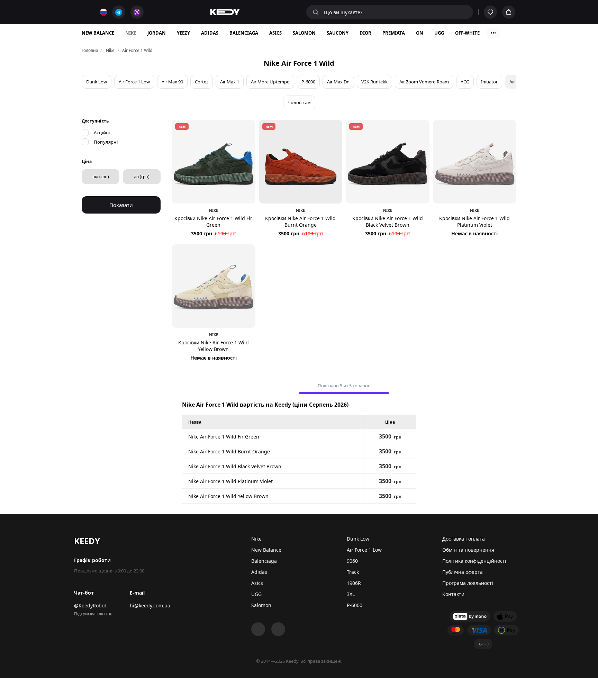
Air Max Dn (338, 82)
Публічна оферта (462, 572)
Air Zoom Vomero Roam (424, 82)
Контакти (453, 594)
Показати (121, 204)
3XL (351, 594)
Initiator (489, 82)
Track (353, 572)
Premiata (393, 33)
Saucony (337, 33)
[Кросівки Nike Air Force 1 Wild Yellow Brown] (213, 286)
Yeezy (183, 33)
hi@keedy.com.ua (150, 605)
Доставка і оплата (463, 538)
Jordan (156, 33)
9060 (352, 561)
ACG (465, 82)
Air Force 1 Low (134, 82)
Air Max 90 (172, 82)
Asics (275, 33)
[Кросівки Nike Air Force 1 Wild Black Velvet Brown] (387, 162)
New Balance (98, 33)
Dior (365, 33)
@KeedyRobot (90, 605)
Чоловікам (299, 102)
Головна (90, 50)
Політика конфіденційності (474, 561)
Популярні (106, 142)
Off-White (467, 33)
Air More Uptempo (270, 82)
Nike (130, 33)
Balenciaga (243, 33)
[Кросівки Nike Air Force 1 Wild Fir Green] (213, 162)
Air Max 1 (229, 82)
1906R (354, 583)
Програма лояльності (467, 583)
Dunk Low (96, 82)
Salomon (304, 33)
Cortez (201, 82)
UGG (439, 33)
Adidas (209, 33)
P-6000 (308, 82)
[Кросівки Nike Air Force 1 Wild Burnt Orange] (301, 162)
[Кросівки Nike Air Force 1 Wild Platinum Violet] (475, 162)
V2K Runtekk (374, 82)
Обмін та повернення (468, 549)
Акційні (102, 132)
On (419, 33)
